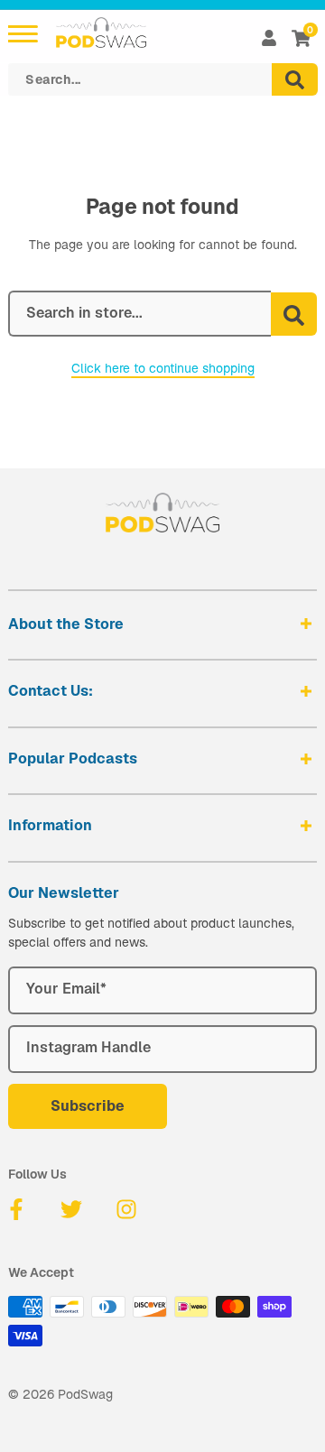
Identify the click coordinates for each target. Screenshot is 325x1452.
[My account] (269, 38)
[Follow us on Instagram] (126, 1209)
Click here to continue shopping (163, 368)
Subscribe (88, 1105)
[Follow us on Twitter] (71, 1209)
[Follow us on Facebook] (16, 1209)
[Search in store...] (294, 314)
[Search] (295, 79)
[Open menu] (23, 33)
